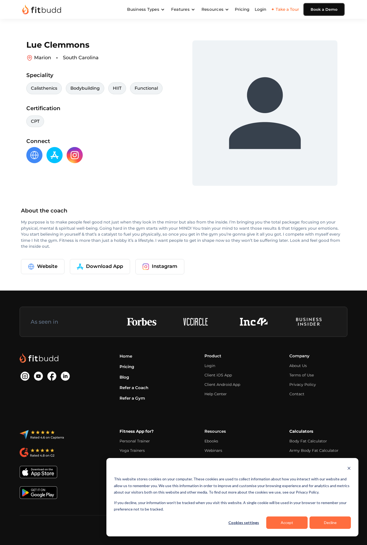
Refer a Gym (132, 398)
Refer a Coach (134, 387)
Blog (124, 377)
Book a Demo (324, 9)
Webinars (213, 450)
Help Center (215, 394)
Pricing (242, 9)
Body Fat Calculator (308, 441)
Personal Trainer (135, 441)
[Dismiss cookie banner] (349, 469)
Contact (296, 394)
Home (126, 356)
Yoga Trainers (132, 450)
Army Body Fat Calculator (314, 450)
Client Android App (222, 384)
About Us (298, 365)
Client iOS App (218, 375)
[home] (41, 9)
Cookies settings (243, 522)
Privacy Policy (302, 384)
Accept (287, 522)
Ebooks (211, 441)
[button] (146, 9)
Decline (330, 522)
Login (260, 9)
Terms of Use (301, 375)
